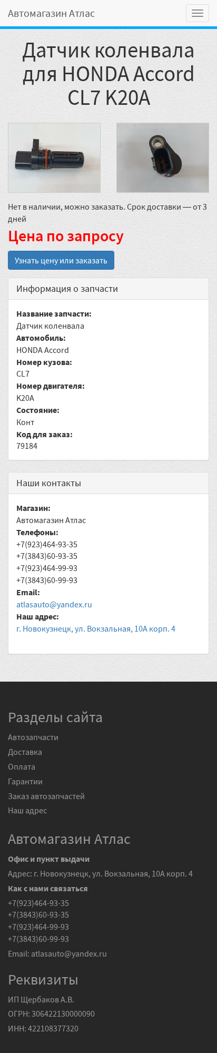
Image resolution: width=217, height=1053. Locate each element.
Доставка (25, 751)
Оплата (21, 766)
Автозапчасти (33, 737)
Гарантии (25, 781)
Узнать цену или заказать (61, 260)
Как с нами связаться (48, 888)
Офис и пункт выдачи (49, 858)
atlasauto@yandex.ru (54, 604)
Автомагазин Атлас (51, 12)
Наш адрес (27, 810)
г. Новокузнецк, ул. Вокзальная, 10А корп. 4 (95, 628)
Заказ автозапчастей (46, 796)
